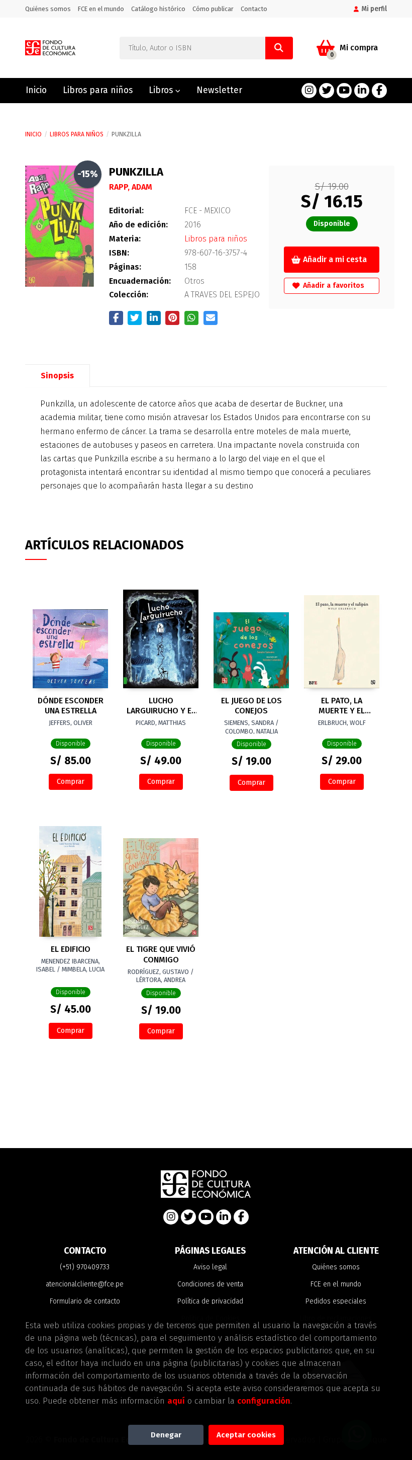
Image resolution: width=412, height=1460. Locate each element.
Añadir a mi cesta (335, 259)
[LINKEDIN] (361, 90)
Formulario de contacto (85, 1301)
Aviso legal (210, 1267)
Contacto (254, 9)
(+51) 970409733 (85, 1267)
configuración (263, 1401)
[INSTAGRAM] (309, 90)
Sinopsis (57, 375)
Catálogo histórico (158, 9)
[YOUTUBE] (344, 90)
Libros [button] (162, 90)
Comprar (70, 781)
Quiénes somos (48, 9)
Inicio (33, 134)
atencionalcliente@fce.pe (85, 1284)
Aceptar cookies (246, 1434)
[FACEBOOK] (379, 90)
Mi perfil (374, 9)
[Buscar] (279, 48)
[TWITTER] (326, 90)
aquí (176, 1401)
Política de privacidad (210, 1301)
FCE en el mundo (101, 9)
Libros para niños (77, 134)
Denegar (166, 1434)
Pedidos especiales (335, 1301)
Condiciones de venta (210, 1284)
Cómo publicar (213, 9)
